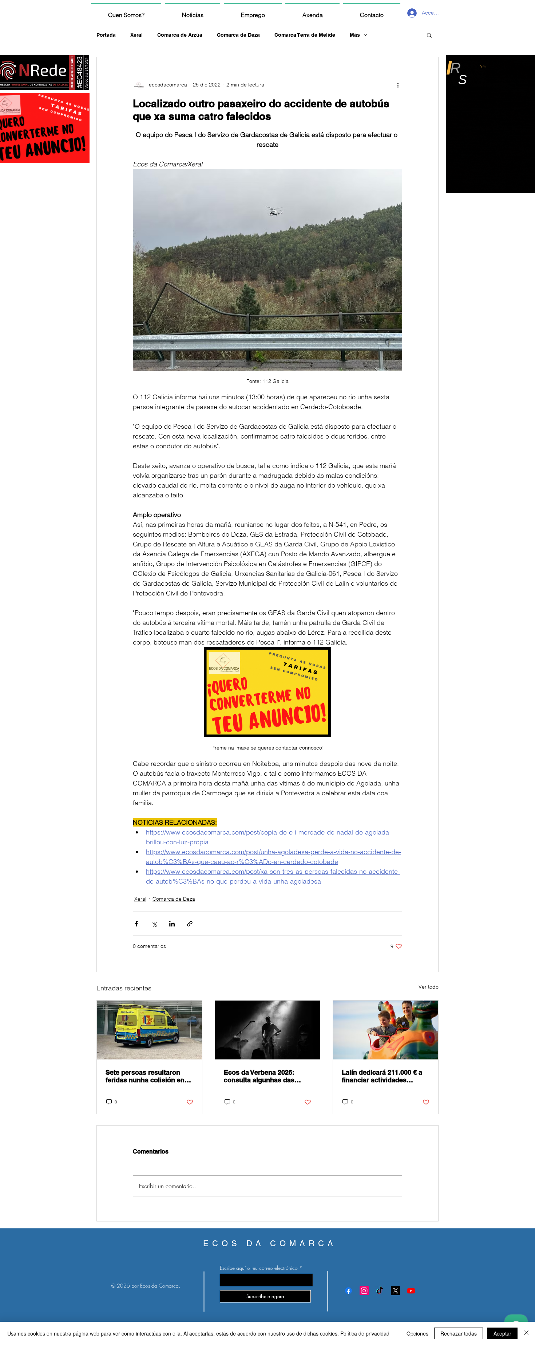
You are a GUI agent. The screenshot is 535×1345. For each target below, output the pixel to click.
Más (355, 35)
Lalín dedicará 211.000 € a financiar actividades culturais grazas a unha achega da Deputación (382, 1076)
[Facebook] (348, 1290)
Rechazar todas (458, 1333)
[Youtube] (411, 1290)
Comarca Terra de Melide (304, 35)
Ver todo (429, 986)
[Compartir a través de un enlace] (189, 923)
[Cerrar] (526, 1333)
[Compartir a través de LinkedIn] (172, 923)
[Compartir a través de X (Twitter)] (154, 923)
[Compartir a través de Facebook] (136, 923)
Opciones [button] (417, 1333)
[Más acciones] (397, 84)
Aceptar (502, 1333)
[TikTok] (379, 1290)
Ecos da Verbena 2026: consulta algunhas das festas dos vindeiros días (263, 1076)
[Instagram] (364, 1290)
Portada (106, 35)
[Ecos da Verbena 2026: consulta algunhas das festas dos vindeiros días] (267, 1030)
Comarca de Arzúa (179, 35)
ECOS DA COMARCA (270, 1243)
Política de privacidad (364, 1333)
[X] (395, 1290)
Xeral (136, 35)
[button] (429, 35)
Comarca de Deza (238, 35)
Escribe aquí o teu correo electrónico (259, 1268)
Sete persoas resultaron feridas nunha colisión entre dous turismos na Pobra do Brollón (149, 1076)
